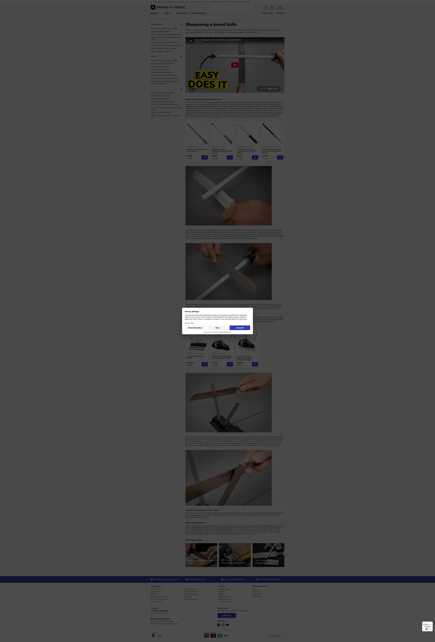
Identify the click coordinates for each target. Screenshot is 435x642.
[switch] (427, 628)
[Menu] (431, 623)
